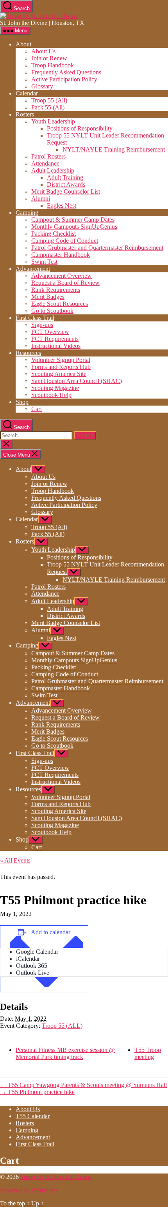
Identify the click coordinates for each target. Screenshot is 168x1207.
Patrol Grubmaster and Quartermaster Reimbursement (97, 247)
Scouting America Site (58, 374)
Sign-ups (42, 324)
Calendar (27, 93)
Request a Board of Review (65, 282)
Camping (27, 212)
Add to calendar (50, 932)
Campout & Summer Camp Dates (72, 219)
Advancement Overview (61, 275)
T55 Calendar (33, 1116)
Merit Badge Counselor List (65, 191)
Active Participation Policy (64, 79)
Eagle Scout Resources (59, 303)
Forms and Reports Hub (61, 367)
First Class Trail (35, 317)
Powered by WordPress (29, 1190)
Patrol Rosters (48, 156)
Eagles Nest (61, 205)
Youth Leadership (53, 121)
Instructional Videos (55, 345)
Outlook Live (32, 972)
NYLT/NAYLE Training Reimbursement (114, 149)
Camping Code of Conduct (64, 240)
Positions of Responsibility (80, 128)
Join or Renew (49, 58)
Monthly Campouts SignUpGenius (74, 226)
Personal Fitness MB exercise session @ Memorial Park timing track (65, 1053)
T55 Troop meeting (147, 1053)
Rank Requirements (55, 289)
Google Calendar (37, 951)
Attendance (45, 163)
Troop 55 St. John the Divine (56, 1176)
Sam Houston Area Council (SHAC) (76, 381)
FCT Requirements (55, 338)
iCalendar (28, 958)
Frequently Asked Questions (66, 72)
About (23, 44)
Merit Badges (47, 296)
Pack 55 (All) (47, 107)
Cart (36, 409)
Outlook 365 (31, 965)
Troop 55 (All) (49, 100)
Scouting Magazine (55, 388)
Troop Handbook (52, 65)
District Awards (66, 184)
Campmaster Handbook (60, 254)
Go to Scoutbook (52, 310)
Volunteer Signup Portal (60, 359)
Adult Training (65, 177)
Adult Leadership (52, 170)
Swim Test (44, 261)
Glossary (42, 86)
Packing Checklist (53, 233)
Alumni (40, 198)
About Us (43, 51)
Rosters (25, 114)
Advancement (33, 268)
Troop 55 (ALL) (62, 1025)
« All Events (15, 860)
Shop (22, 402)
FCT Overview (50, 331)
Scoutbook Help (51, 395)
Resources (28, 352)
